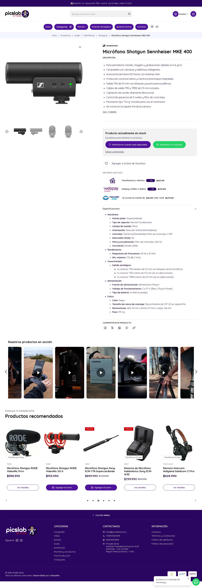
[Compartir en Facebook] (105, 328)
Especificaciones (111, 209)
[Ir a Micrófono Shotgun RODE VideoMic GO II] (62, 443)
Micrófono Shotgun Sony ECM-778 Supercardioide (100, 470)
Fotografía (59, 532)
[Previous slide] (7, 131)
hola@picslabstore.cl (116, 532)
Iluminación (59, 547)
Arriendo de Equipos (101, 27)
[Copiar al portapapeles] (133, 328)
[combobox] (101, 14)
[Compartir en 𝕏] (112, 328)
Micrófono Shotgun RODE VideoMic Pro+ (22, 470)
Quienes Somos (124, 27)
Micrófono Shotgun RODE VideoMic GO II (61, 470)
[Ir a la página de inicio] (17, 14)
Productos (66, 35)
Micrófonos (89, 35)
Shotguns (103, 35)
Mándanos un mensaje (171, 144)
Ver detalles (23, 487)
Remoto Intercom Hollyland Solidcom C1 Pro (178, 470)
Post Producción (62, 555)
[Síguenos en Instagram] (152, 26)
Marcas (81, 27)
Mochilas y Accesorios (65, 551)
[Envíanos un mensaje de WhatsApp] (196, 582)
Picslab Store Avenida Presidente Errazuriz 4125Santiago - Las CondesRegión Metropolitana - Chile (122, 547)
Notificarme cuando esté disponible (129, 144)
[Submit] (129, 14)
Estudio (57, 539)
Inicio (48, 27)
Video (57, 535)
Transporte (59, 559)
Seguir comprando (114, 152)
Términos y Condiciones (163, 535)
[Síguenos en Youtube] (157, 26)
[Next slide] (81, 131)
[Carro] (193, 14)
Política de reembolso (162, 539)
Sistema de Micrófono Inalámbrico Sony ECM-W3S (138, 471)
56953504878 (112, 539)
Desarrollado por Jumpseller (46, 575)
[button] (87, 500)
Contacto (141, 27)
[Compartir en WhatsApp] (119, 328)
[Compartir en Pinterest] (126, 328)
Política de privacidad (162, 543)
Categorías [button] (61, 27)
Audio (77, 35)
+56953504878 (113, 535)
